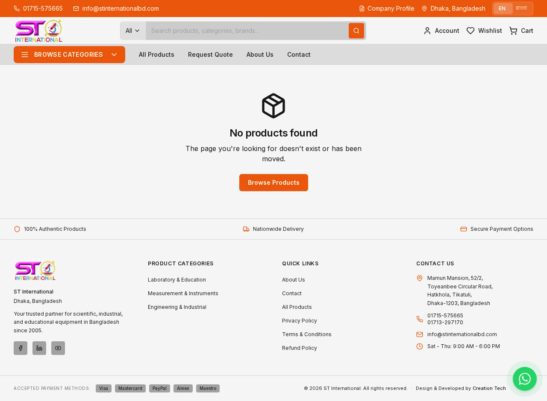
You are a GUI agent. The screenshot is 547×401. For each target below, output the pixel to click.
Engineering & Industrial (177, 307)
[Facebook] (20, 348)
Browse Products (274, 182)
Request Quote (210, 54)
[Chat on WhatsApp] (525, 379)
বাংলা (521, 8)
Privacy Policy (299, 320)
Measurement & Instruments (183, 293)
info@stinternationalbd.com (462, 334)
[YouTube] (58, 348)
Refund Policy (299, 348)
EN (502, 8)
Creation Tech (489, 388)
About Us (260, 54)
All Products (156, 54)
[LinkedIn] (39, 348)
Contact (299, 54)
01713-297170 (445, 322)
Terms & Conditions (307, 334)
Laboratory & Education (177, 279)
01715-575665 (445, 315)
